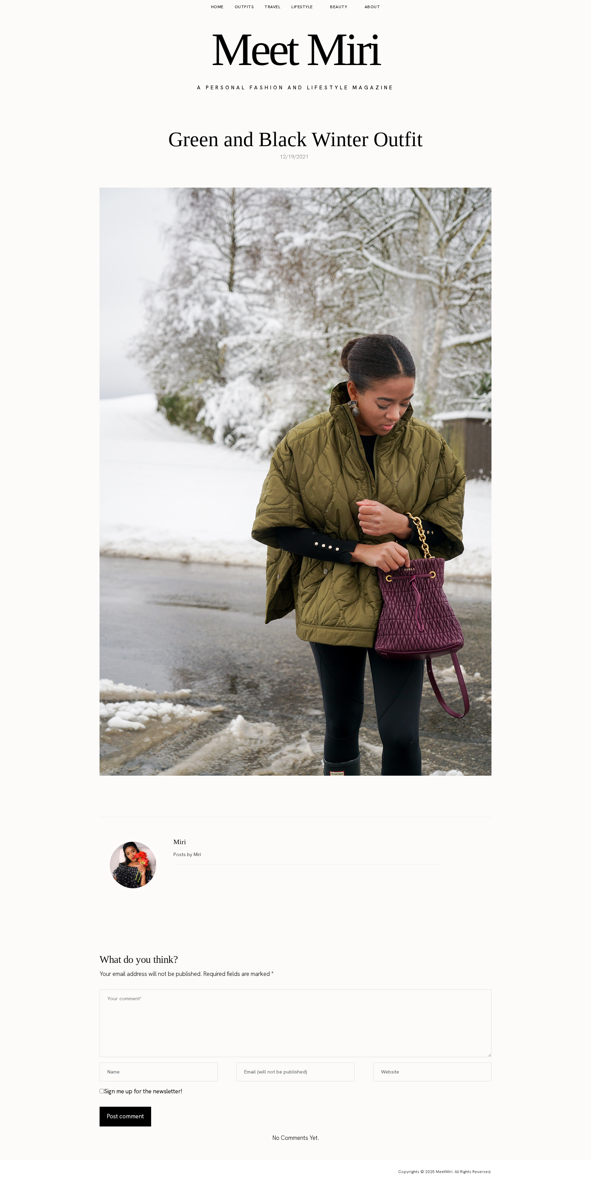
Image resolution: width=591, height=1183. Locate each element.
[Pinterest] (303, 799)
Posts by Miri (187, 854)
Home (217, 7)
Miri (179, 841)
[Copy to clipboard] (317, 799)
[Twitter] (288, 799)
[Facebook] (274, 799)
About (372, 7)
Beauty (338, 7)
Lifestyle (302, 7)
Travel (272, 7)
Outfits (244, 7)
